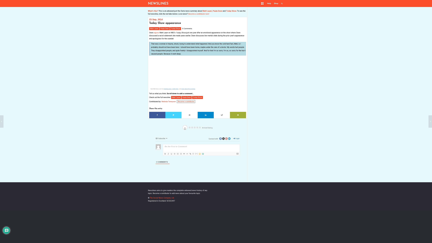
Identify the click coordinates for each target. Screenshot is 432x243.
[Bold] (165, 153)
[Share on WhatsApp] (189, 115)
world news (175, 89)
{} (193, 153)
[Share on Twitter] (173, 115)
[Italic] (168, 153)
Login (237, 138)
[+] (196, 153)
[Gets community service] (1, 121)
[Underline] (171, 153)
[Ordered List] (177, 153)
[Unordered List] (180, 153)
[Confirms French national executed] (430, 121)
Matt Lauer (207, 11)
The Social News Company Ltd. (162, 198)
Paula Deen (217, 11)
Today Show (231, 11)
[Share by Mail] (238, 115)
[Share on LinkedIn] (206, 115)
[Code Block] (187, 153)
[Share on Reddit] (222, 115)
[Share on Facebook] (157, 115)
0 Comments (187, 29)
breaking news (168, 89)
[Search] (282, 3)
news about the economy (188, 89)
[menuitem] (263, 4)
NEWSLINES (158, 3)
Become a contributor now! (198, 14)
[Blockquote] (184, 153)
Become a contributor (186, 101)
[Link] (190, 153)
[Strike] (174, 153)
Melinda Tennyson (168, 101)
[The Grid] (263, 3)
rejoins (156, 33)
